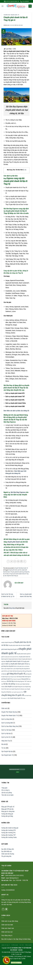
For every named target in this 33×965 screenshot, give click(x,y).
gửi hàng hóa (26, 572)
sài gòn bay (20, 25)
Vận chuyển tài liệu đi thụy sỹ (11, 575)
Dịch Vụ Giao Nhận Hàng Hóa (9, 726)
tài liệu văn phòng (9, 684)
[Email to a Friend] (14, 561)
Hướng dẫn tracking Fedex (9, 837)
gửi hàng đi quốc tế (6, 679)
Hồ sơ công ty (5, 790)
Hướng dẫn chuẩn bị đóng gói (9, 828)
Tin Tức (21, 945)
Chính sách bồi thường (7, 854)
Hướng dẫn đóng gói (7, 814)
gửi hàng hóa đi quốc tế (16, 673)
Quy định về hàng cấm (7, 849)
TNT (25, 681)
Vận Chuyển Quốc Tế (7, 755)
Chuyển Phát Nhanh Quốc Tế (11, 14)
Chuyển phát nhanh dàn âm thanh (17, 645)
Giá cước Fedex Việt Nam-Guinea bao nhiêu (15, 671)
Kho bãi (3, 744)
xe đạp (23, 698)
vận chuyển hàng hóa (17, 686)
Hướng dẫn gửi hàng (7, 816)
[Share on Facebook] (8, 561)
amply (2, 642)
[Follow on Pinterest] (6, 909)
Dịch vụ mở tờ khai (25, 666)
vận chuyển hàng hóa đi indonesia (17, 689)
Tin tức (3, 748)
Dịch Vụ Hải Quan (6, 730)
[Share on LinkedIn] (21, 561)
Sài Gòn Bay (10, 681)
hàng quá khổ (24, 679)
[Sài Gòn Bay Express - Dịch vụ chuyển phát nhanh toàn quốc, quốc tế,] (16, 6)
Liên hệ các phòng (6, 792)
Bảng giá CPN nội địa (7, 809)
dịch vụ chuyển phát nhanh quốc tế (16, 664)
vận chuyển (8, 686)
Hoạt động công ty (6, 935)
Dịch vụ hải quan (18, 666)
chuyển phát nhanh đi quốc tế (14, 661)
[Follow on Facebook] (3, 909)
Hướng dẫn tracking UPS (8, 830)
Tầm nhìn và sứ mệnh (7, 795)
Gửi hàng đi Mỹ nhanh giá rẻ (24, 676)
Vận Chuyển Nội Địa (7, 751)
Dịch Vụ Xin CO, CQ (6, 737)
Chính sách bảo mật (7, 932)
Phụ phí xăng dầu (6, 856)
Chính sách (4, 708)
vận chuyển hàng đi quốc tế (15, 698)
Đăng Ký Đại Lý (6, 945)
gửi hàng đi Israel (12, 676)
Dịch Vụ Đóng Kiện (6, 719)
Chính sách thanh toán (7, 928)
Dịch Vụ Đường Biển (7, 723)
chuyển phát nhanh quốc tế (15, 570)
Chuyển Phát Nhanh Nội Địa (9, 712)
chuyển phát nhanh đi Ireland (15, 659)
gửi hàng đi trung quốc (16, 679)
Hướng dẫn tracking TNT (8, 835)
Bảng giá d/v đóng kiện (7, 811)
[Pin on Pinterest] (18, 561)
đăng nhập (12, 608)
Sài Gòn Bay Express (18, 492)
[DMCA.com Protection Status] (16, 962)
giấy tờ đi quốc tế (19, 572)
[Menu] (2, 6)
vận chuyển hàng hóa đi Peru (17, 692)
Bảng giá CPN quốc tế (7, 807)
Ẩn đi (24, 169)
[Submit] (30, 6)
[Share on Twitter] (11, 561)
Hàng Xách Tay (5, 741)
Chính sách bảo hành (7, 925)
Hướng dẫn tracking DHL (8, 832)
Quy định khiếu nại (6, 851)
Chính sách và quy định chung (9, 921)
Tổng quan (4, 788)
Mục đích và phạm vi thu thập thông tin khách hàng (16, 939)
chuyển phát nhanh (13, 542)
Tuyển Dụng (14, 945)
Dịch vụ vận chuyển (5, 668)
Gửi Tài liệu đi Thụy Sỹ (8, 573)
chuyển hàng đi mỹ (9, 642)
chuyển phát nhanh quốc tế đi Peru (11, 656)
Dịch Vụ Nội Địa (5, 733)
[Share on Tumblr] (24, 561)
